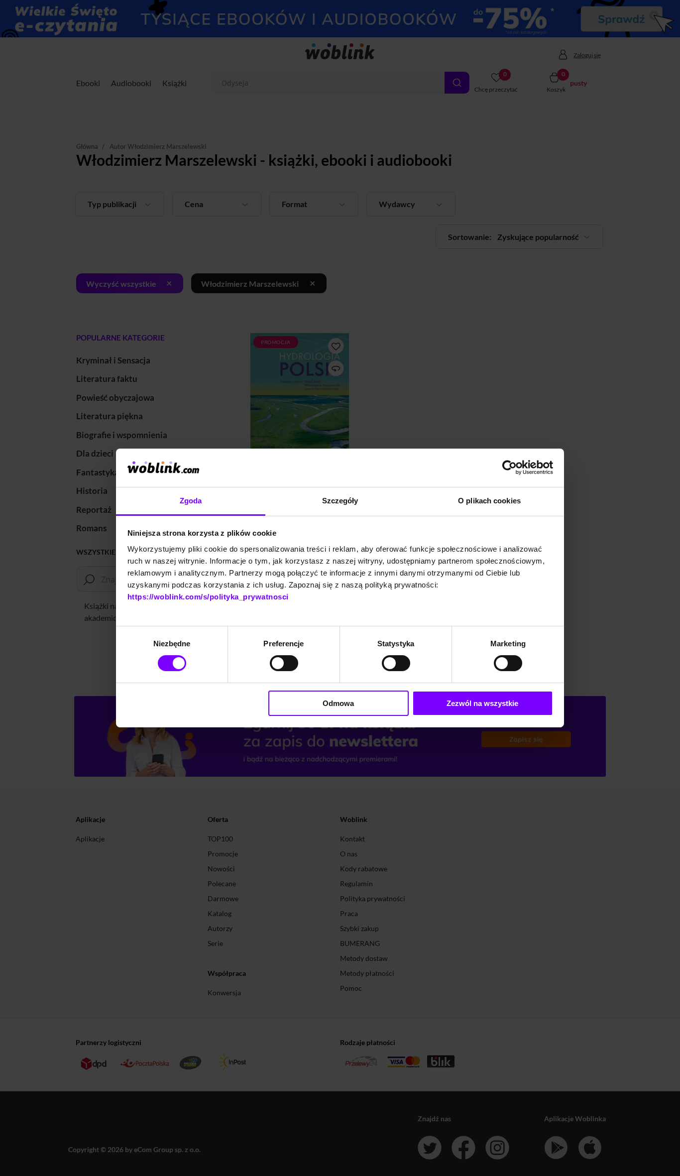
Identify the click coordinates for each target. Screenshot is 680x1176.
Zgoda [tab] (191, 500)
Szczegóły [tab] (340, 500)
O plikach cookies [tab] (489, 500)
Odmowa (338, 703)
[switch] (284, 663)
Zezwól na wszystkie (482, 703)
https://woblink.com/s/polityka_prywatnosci (208, 596)
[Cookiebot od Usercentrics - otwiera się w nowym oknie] (509, 467)
